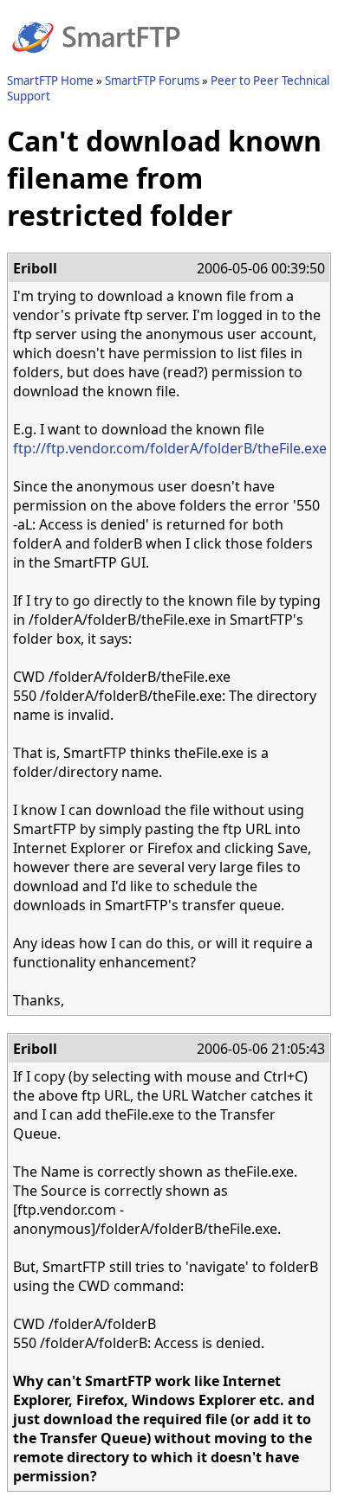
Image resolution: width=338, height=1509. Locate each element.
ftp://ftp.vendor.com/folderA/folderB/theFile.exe (170, 448)
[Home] (96, 63)
